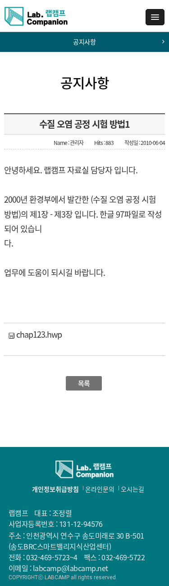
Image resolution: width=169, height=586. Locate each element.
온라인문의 (99, 488)
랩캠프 (36, 20)
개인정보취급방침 (55, 488)
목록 (84, 383)
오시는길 (132, 488)
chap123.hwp (38, 334)
